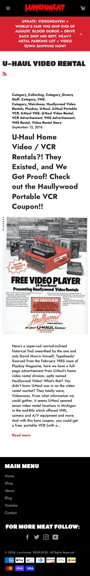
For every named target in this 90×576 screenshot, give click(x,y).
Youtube (11, 505)
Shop (9, 483)
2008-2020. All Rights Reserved (53, 552)
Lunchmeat (24, 552)
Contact (11, 512)
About (9, 490)
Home (9, 476)
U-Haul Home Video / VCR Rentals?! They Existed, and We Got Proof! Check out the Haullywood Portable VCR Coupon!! (45, 171)
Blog (8, 498)
